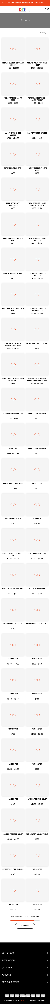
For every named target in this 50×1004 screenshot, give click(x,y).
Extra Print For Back (13, 168)
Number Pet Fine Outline (12, 869)
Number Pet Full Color (13, 834)
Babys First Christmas (13, 483)
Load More (25, 926)
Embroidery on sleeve (13, 624)
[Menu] (7, 10)
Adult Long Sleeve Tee (13, 413)
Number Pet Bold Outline (37, 834)
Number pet (37, 869)
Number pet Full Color (37, 799)
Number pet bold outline (13, 589)
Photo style (37, 483)
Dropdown (12, 448)
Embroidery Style (13, 519)
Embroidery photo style (37, 624)
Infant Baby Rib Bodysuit (37, 343)
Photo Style (37, 694)
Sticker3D (37, 519)
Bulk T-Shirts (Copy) (37, 554)
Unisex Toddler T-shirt (13, 273)
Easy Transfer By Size (37, 133)
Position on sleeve (37, 589)
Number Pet (13, 659)
